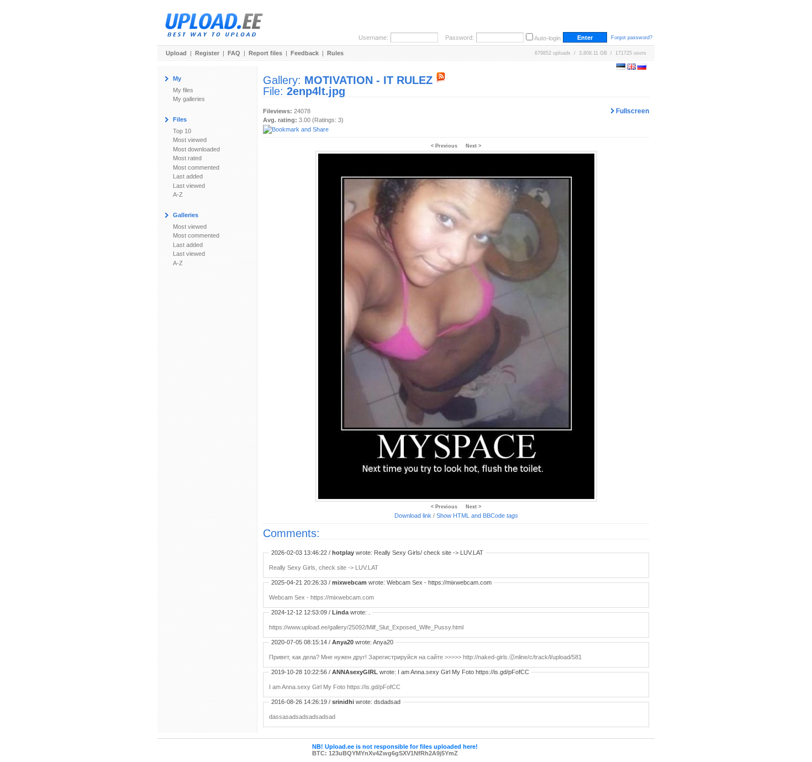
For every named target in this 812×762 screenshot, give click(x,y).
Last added (188, 176)
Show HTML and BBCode (477, 515)
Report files (265, 53)
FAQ (234, 53)
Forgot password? (631, 37)
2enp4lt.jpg (316, 91)
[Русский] (641, 67)
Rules (335, 53)
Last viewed (189, 185)
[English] (631, 67)
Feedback (305, 53)
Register (207, 53)
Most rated (187, 158)
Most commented (196, 167)
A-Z (178, 194)
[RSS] (441, 80)
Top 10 (182, 131)
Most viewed (190, 139)
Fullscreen (631, 111)
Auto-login (547, 38)
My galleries (189, 99)
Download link (412, 515)
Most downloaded (196, 149)
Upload (176, 53)
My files (183, 90)
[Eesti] (620, 67)
